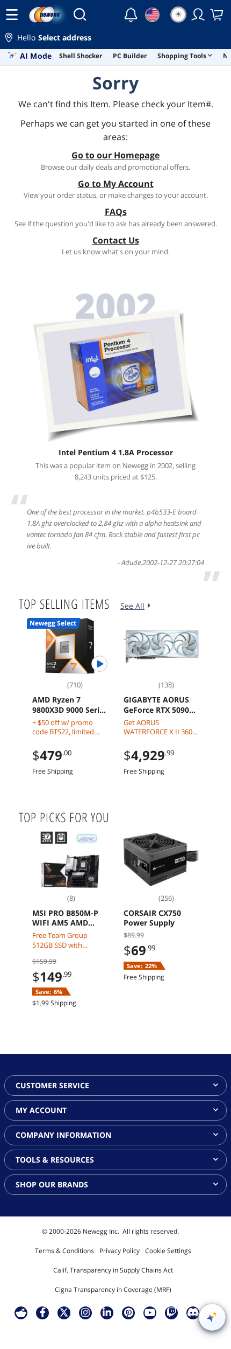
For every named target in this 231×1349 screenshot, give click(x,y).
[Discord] (193, 1312)
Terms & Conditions (64, 1250)
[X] (64, 1312)
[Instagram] (85, 1312)
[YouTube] (150, 1312)
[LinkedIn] (107, 1312)
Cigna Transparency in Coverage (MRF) (113, 1289)
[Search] (79, 14)
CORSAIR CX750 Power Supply (152, 918)
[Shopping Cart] (217, 14)
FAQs (116, 212)
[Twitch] (171, 1312)
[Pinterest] (128, 1312)
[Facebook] (43, 1312)
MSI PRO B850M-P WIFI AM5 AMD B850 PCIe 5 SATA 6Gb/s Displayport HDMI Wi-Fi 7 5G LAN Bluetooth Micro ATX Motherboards (65, 918)
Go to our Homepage (115, 155)
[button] (115, 39)
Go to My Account (116, 184)
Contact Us (115, 240)
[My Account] (198, 14)
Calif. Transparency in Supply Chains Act (113, 1270)
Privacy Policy (119, 1250)
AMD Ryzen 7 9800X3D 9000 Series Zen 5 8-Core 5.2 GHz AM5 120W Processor (69, 704)
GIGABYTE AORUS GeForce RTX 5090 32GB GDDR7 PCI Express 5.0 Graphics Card (156, 704)
